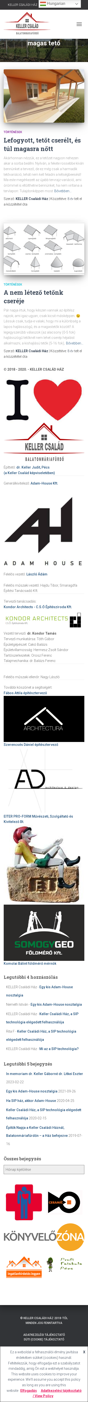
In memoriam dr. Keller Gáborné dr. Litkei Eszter (44, 1074)
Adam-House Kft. (44, 483)
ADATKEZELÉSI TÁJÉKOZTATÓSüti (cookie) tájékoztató (44, 1337)
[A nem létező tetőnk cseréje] (44, 248)
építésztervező (25, 693)
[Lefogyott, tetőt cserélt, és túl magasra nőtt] (44, 96)
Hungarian (55, 3)
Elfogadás (28, 1391)
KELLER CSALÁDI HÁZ (22, 5)
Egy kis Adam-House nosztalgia (56, 1004)
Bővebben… (63, 191)
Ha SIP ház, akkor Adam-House (31, 1101)
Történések (13, 132)
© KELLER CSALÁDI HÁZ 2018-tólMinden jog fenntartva (44, 1320)
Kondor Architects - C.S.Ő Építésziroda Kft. (38, 607)
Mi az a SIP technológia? (59, 1049)
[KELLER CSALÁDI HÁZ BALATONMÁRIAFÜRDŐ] (29, 24)
